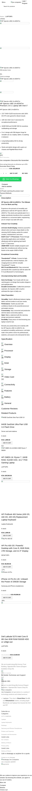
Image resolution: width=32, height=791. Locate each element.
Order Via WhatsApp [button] (12, 179)
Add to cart (14, 173)
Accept (9, 782)
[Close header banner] (2, 767)
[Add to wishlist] (13, 575)
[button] (7, 598)
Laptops (3, 719)
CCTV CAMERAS (6, 716)
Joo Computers (6, 692)
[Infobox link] (16, 673)
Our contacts (5, 739)
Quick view (8, 575)
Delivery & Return (6, 742)
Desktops (4, 725)
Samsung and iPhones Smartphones (11, 728)
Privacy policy (5, 745)
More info (3, 782)
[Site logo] (16, 2)
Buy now (25, 173)
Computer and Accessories (8, 734)
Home (2, 16)
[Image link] (6, 690)
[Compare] (3, 575)
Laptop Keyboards (6, 722)
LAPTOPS (9, 16)
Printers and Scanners (7, 731)
